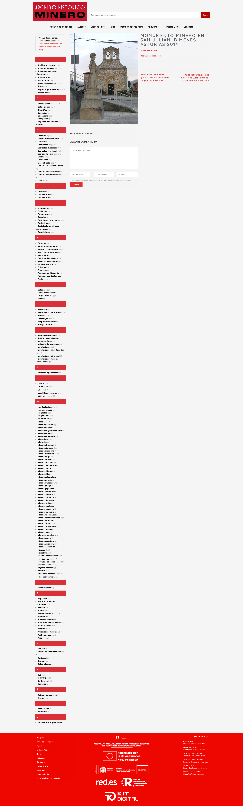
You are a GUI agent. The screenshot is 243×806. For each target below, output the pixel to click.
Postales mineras (46, 619)
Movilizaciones (45, 559)
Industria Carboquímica (48, 344)
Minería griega (44, 486)
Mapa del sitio (43, 774)
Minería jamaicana (46, 506)
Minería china (44, 474)
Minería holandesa (46, 492)
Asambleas (43, 93)
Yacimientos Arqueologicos (51, 722)
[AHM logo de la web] (60, 11)
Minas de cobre (45, 428)
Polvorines (43, 617)
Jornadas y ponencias (48, 373)
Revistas (42, 658)
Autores (40, 746)
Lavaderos (43, 387)
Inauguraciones (45, 341)
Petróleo (42, 607)
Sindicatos (43, 681)
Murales (41, 571)
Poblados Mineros (46, 614)
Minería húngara (45, 494)
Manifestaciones (46, 407)
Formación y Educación (48, 273)
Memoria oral (42, 766)
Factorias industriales (48, 250)
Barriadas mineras (46, 104)
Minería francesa (45, 483)
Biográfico (42, 110)
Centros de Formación (48, 154)
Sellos (41, 675)
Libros (41, 390)
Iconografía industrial (48, 335)
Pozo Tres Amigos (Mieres (50, 622)
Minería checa (44, 468)
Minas (40, 422)
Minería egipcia (45, 480)
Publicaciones (44, 635)
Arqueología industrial (48, 90)
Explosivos (43, 223)
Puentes (42, 638)
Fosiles (41, 279)
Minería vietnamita (46, 547)
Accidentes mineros (47, 65)
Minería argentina (46, 451)
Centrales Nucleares (47, 148)
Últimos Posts (42, 750)
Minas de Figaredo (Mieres (50, 431)
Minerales (42, 442)
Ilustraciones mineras (48, 338)
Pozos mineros (44, 626)
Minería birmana (45, 460)
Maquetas (42, 413)
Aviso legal (41, 770)
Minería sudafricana (47, 535)
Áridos (41, 87)
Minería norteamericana (49, 518)
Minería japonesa (46, 509)
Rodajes (41, 661)
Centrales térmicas (47, 151)
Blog (39, 754)
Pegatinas (42, 599)
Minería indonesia (46, 497)
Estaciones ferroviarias (49, 220)
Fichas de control (46, 264)
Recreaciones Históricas (49, 652)
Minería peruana (45, 521)
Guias (40, 299)
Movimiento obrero (47, 565)
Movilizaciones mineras (48, 562)
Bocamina (42, 113)
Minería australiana (47, 454)
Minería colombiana (47, 477)
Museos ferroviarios (47, 574)
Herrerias (42, 316)
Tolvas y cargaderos (47, 695)
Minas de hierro (45, 433)
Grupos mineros (45, 296)
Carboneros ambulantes (49, 139)
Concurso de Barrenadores (50, 166)
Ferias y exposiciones (48, 252)
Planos (41, 610)
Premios (41, 629)
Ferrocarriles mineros (48, 258)
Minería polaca (45, 524)
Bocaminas (43, 116)
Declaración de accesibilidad (49, 778)
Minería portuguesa (47, 526)
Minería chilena (45, 471)
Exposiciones (44, 232)
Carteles (42, 142)
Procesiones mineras (47, 632)
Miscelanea (43, 553)
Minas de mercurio (46, 436)
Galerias (42, 290)
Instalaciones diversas (48, 356)
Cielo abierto (44, 163)
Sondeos (42, 684)
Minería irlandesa (46, 500)
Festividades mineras (48, 261)
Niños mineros (44, 588)
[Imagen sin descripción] (104, 78)
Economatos (44, 208)
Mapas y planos (45, 410)
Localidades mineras (47, 393)
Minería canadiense (47, 465)
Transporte (43, 698)
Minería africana (45, 445)
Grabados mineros (46, 293)
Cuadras (41, 181)
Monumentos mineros (48, 41)
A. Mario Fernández (149, 50)
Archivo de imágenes (48, 38)
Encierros (42, 211)
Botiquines (43, 119)
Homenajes (43, 319)
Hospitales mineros (47, 322)
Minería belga (44, 457)
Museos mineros (45, 577)
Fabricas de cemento (48, 246)
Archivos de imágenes (46, 742)
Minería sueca (44, 538)
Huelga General (45, 325)
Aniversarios (43, 80)
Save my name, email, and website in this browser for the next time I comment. (101, 181)
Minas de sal (43, 439)
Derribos (42, 191)
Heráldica (42, 309)
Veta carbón (43, 709)
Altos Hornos (44, 77)
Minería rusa (43, 532)
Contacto (41, 762)
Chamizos (42, 157)
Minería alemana (45, 448)
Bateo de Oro (44, 107)
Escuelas (42, 217)
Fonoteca (42, 270)
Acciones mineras (46, 68)
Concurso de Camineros (49, 172)
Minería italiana (45, 503)
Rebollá (41, 649)
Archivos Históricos (47, 84)
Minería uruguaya (46, 544)
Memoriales (43, 419)
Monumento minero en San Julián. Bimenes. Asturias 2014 (50, 47)
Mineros (41, 550)
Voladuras (42, 712)
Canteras (42, 136)
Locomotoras (44, 396)
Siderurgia (42, 678)
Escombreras (44, 214)
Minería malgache (46, 512)
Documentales (45, 194)
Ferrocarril (43, 255)
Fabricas (42, 243)
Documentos (44, 198)
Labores (42, 384)
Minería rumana (45, 529)
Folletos (42, 267)
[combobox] (145, 15)
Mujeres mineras (45, 568)
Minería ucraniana (46, 541)
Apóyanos (41, 758)
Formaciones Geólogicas (49, 276)
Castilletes (43, 145)
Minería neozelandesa (48, 515)
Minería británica (45, 463)
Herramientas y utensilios (50, 312)
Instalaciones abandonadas (51, 350)
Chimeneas (43, 160)
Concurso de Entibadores (50, 175)
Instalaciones (44, 347)
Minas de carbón (45, 425)
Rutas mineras (44, 664)
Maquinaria (43, 416)
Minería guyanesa (46, 489)
